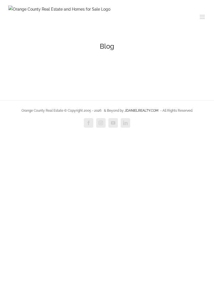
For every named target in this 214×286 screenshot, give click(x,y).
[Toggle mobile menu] (203, 17)
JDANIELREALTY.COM (142, 111)
